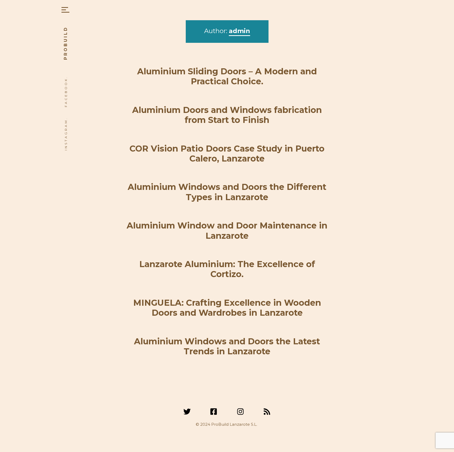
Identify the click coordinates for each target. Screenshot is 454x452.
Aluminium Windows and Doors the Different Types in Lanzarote (227, 192)
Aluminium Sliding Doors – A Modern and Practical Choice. (227, 76)
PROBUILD (65, 43)
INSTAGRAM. (66, 133)
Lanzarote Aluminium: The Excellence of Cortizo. (227, 269)
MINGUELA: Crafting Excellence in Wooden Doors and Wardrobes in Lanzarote (227, 308)
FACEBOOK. (66, 91)
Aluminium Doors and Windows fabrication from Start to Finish (227, 115)
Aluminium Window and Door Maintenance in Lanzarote (227, 230)
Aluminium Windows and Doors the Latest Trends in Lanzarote (227, 346)
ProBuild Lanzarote (230, 424)
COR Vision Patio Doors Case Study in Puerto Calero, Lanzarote (227, 153)
